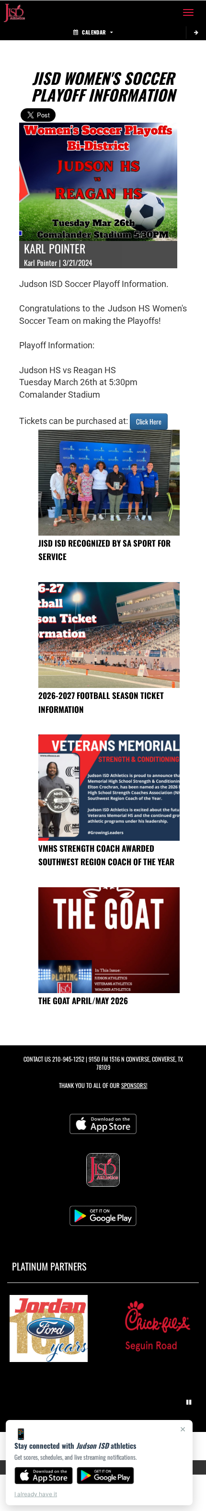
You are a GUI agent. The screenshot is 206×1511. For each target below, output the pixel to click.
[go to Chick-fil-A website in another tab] (157, 1328)
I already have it (35, 1494)
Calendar (94, 32)
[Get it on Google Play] (106, 1475)
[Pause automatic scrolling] (189, 1402)
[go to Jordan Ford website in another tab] (48, 1328)
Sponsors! (134, 1085)
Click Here (148, 421)
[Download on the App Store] (43, 1475)
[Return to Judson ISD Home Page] (14, 12)
